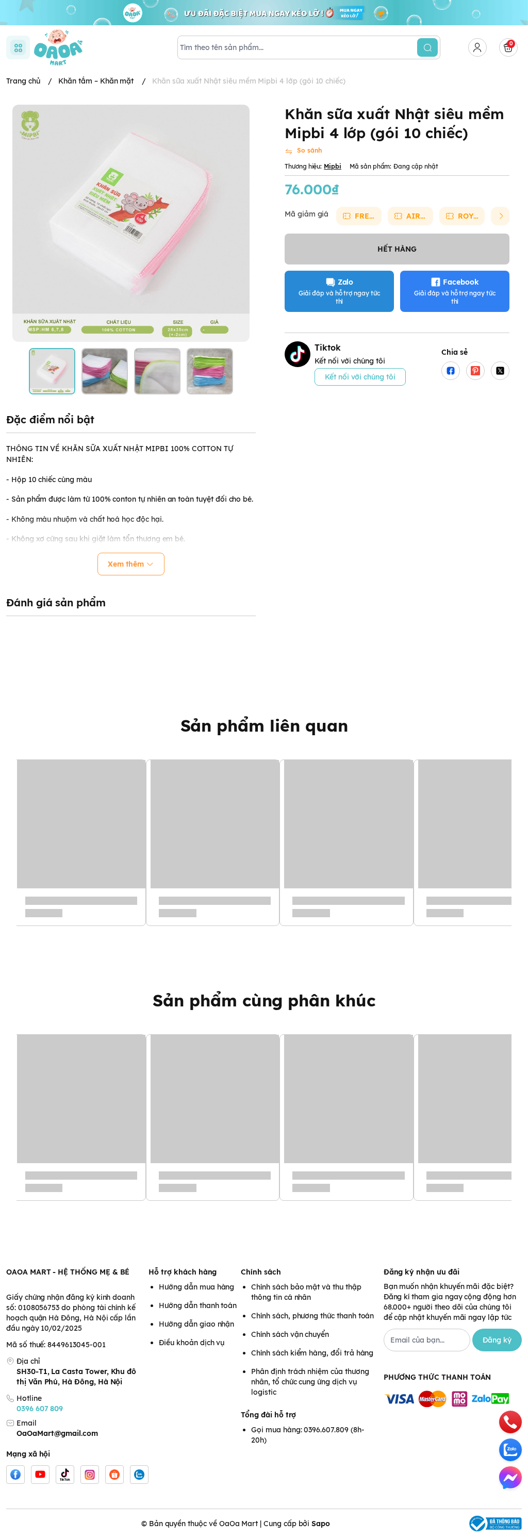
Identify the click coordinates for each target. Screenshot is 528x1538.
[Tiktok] (65, 1474)
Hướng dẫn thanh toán (198, 1305)
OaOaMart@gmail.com (57, 1433)
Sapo (320, 1523)
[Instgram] (89, 1474)
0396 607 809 (39, 1408)
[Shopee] (114, 1474)
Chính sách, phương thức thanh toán (312, 1315)
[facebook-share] (450, 370)
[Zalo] (139, 1474)
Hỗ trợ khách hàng (182, 1272)
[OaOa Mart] (58, 47)
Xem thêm (126, 564)
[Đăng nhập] (477, 47)
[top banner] (264, 12)
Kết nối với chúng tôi (360, 377)
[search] (427, 47)
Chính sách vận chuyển (290, 1334)
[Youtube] (40, 1474)
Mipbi (332, 166)
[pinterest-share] (475, 370)
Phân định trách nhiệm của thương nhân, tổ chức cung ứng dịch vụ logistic (310, 1382)
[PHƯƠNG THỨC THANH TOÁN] (453, 1399)
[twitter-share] (500, 370)
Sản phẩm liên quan (264, 725)
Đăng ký (497, 1340)
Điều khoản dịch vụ (191, 1342)
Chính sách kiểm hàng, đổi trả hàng (312, 1353)
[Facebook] (15, 1474)
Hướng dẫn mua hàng (196, 1287)
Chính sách (260, 1272)
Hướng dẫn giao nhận (196, 1324)
